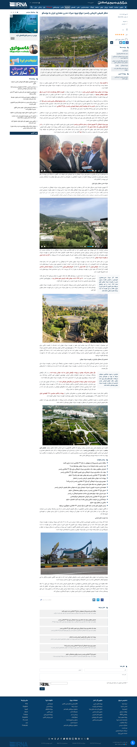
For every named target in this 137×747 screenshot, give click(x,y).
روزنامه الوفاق (49, 709)
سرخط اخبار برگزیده (97, 706)
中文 (26, 704)
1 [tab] (17, 12)
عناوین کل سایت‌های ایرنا (95, 709)
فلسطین (73, 7)
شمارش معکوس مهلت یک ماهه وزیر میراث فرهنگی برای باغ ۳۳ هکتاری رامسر (82, 469)
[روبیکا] (82, 739)
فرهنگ (92, 7)
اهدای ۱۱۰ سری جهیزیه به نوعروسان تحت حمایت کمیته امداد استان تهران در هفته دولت (24, 117)
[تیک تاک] (58, 739)
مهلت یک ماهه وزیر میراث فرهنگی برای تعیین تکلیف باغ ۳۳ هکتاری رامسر (83, 472)
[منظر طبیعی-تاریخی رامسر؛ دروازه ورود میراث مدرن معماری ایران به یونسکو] (74, 42)
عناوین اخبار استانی (97, 712)
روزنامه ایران (49, 706)
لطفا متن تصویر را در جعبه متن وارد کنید (117, 683)
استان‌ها (67, 7)
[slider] (61, 171)
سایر (36, 7)
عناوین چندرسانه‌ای (97, 720)
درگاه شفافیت (123, 723)
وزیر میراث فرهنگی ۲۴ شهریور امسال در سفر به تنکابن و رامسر (91, 124)
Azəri (26, 712)
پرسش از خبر (74, 715)
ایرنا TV (48, 7)
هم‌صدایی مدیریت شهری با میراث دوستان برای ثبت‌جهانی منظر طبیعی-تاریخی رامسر (80, 487)
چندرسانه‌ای (56, 7)
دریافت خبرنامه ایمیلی (121, 731)
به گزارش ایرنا (104, 83)
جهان (101, 7)
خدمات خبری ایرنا (122, 733)
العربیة (26, 709)
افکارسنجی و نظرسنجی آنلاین (70, 704)
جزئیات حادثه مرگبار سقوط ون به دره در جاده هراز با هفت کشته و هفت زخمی (23, 127)
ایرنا (112, 3)
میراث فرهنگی (124, 66)
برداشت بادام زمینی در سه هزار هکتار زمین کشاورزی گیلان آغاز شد (23, 103)
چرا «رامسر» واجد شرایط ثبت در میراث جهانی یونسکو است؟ (88, 466)
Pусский (25, 720)
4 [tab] (11, 12)
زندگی (40, 7)
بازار (44, 7)
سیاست (116, 7)
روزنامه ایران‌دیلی (48, 715)
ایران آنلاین (50, 712)
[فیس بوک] (61, 739)
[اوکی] (55, 739)
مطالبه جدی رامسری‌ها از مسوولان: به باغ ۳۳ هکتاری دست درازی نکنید (84, 463)
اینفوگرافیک (74, 717)
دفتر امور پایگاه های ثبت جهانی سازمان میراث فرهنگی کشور (120, 62)
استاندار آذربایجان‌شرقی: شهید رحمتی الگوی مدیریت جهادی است (25, 108)
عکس (62, 7)
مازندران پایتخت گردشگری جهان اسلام (121, 78)
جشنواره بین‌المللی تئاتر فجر (71, 725)
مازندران (123, 24)
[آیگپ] (73, 739)
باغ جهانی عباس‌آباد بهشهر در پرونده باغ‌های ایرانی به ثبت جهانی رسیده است (72, 373)
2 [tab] (15, 12)
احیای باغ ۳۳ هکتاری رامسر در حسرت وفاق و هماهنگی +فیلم (87, 490)
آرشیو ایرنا (124, 709)
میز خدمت (124, 728)
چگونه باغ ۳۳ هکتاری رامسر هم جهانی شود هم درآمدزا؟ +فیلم (87, 475)
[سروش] (67, 739)
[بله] (76, 739)
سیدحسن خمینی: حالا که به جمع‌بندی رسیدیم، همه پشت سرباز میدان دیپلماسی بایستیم (23, 88)
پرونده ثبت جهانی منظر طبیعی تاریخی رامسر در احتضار (89, 478)
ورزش (106, 7)
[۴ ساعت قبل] (24, 23)
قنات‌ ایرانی (82, 267)
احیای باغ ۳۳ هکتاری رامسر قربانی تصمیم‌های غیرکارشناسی (88, 496)
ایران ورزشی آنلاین (48, 717)
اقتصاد (111, 7)
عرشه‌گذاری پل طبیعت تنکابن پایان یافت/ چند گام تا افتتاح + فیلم (86, 499)
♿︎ (133, 742)
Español (25, 717)
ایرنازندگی (50, 704)
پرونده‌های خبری (97, 704)
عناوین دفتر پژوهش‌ (97, 717)
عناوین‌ (121, 7)
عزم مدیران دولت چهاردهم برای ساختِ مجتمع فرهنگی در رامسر (87, 493)
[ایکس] (85, 739)
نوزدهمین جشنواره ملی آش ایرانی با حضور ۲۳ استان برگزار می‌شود (23, 93)
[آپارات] (79, 739)
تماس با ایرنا (124, 706)
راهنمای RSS (123, 715)
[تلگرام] (88, 739)
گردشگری (125, 51)
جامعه (97, 7)
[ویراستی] (64, 739)
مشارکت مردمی (123, 725)
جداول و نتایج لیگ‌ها (72, 720)
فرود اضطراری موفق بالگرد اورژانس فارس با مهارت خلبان (23, 83)
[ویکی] (52, 739)
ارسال (42, 689)
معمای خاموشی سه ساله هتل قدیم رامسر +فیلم (92, 484)
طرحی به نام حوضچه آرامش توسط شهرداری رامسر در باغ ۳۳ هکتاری (76, 106)
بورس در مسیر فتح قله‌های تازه (26, 35)
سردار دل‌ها (75, 706)
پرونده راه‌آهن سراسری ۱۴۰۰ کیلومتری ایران (52, 393)
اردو (27, 723)
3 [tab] (13, 12)
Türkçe (25, 715)
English (25, 706)
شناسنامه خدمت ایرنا (121, 720)
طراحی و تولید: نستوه (119, 744)
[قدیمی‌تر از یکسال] (102, 613)
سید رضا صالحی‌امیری (122, 54)
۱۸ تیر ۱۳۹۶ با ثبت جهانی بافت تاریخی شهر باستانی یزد (67, 278)
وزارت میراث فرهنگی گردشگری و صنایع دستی (120, 57)
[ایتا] (70, 739)
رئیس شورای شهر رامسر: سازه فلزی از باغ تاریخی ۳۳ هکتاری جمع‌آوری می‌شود (82, 506)
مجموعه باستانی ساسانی (46, 267)
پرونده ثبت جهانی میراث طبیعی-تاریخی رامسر (95, 92)
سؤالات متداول (123, 712)
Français (25, 725)
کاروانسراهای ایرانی (68, 267)
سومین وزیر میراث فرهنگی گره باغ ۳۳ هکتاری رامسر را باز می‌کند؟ (86, 481)
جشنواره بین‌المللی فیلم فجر (71, 709)
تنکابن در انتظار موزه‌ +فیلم (98, 502)
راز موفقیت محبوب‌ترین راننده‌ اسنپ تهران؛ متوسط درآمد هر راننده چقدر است (23, 98)
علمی (78, 7)
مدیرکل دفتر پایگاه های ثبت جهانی (121, 69)
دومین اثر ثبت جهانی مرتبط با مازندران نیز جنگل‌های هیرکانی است (77, 382)
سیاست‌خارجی (85, 7)
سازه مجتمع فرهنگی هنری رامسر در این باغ (53, 101)
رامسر (117, 66)
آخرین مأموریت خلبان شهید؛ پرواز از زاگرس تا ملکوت (23, 113)
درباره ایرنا (124, 704)
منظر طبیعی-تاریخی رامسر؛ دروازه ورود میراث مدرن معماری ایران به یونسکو (75, 13)
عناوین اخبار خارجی (97, 715)
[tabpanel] (24, 27)
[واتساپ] (49, 739)
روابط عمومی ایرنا (122, 717)
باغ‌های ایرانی (94, 267)
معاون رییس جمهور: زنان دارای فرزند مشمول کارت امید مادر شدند (23, 122)
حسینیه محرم (74, 723)
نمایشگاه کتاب (74, 712)
